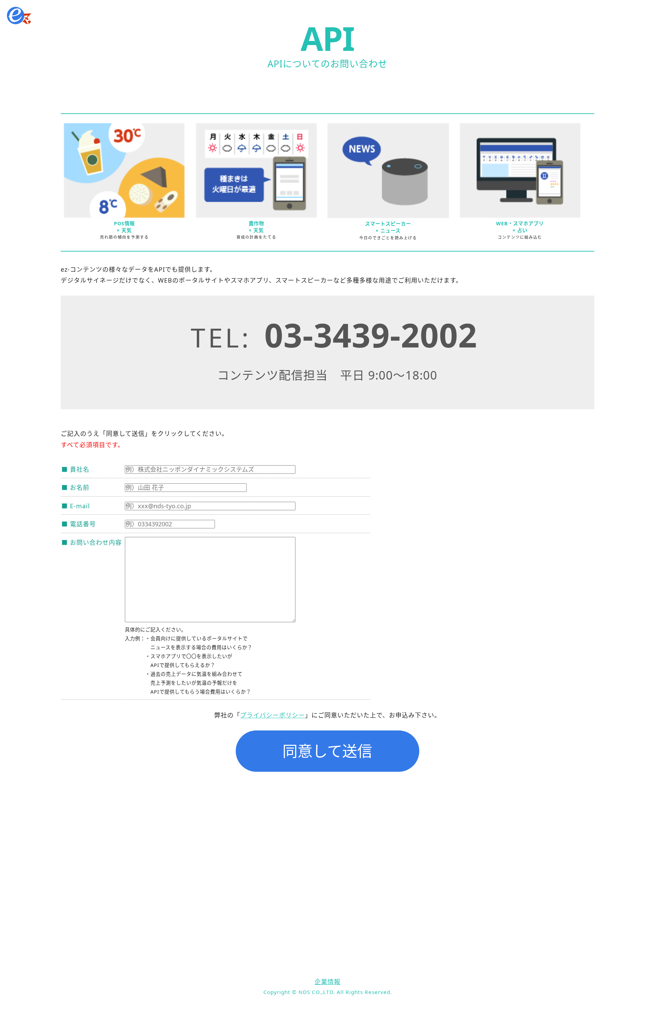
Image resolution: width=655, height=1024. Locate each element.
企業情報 (327, 982)
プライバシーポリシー (272, 715)
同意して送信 (327, 751)
